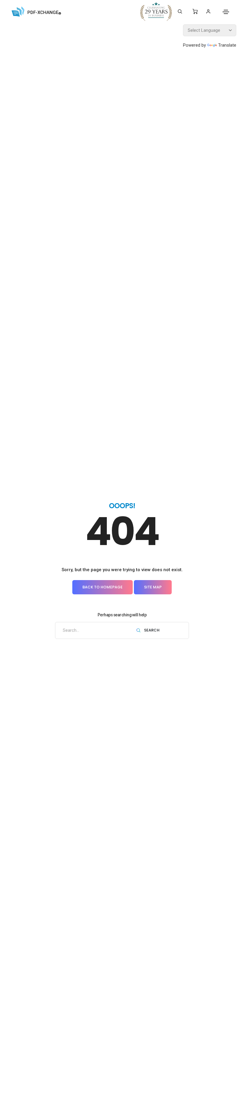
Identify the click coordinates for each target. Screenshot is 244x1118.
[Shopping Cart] (195, 12)
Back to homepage (102, 587)
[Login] (208, 11)
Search (151, 630)
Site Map (153, 587)
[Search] (179, 12)
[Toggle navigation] (226, 12)
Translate (227, 45)
